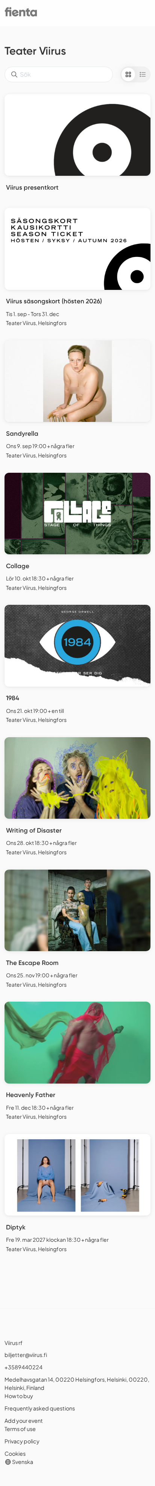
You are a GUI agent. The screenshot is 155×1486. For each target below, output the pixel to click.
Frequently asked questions (40, 1408)
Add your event (24, 1420)
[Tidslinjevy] (142, 74)
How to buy (19, 1395)
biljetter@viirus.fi (26, 1354)
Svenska (22, 1461)
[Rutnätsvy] (128, 74)
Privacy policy (22, 1441)
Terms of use (20, 1428)
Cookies (15, 1453)
